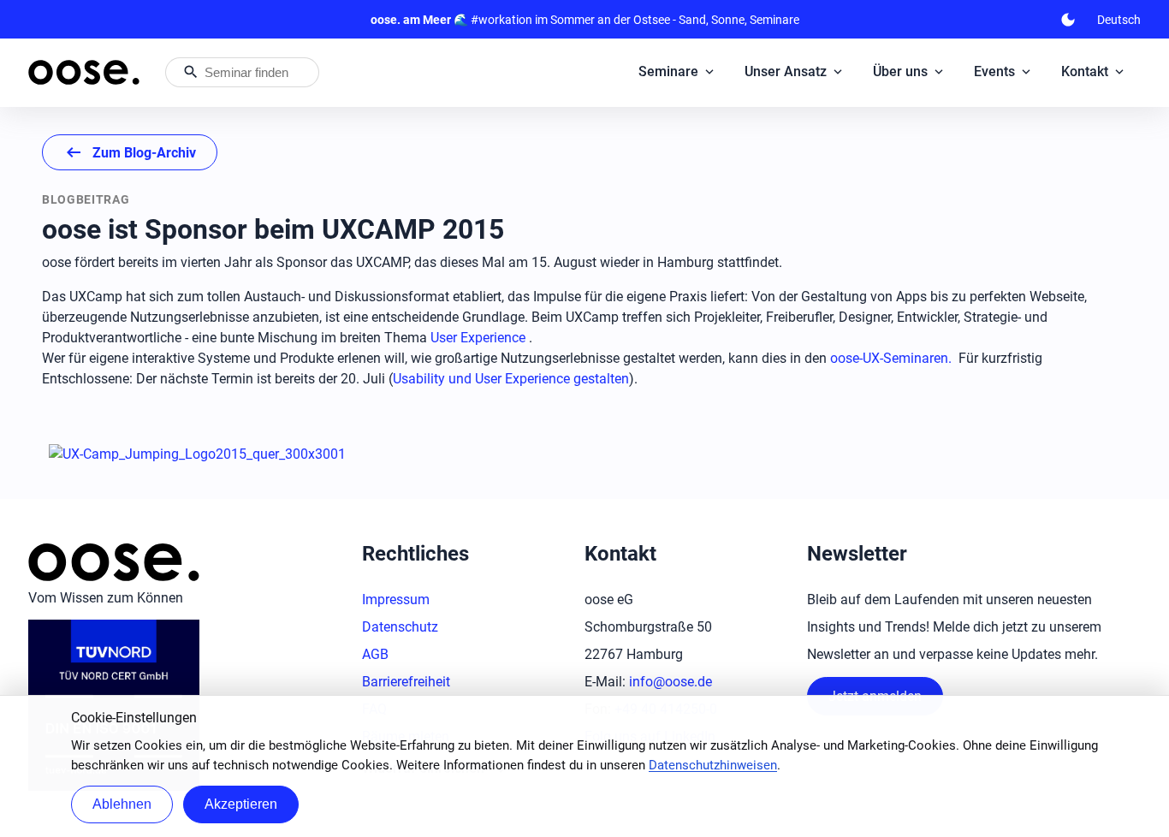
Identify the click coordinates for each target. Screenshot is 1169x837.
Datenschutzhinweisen (713, 765)
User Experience (477, 337)
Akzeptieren (241, 804)
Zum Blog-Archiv (129, 152)
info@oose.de (670, 682)
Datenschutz (400, 627)
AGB (375, 654)
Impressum (396, 599)
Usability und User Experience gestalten (511, 379)
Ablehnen (121, 804)
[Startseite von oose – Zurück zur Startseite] (83, 72)
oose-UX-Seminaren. (891, 358)
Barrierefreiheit (406, 682)
